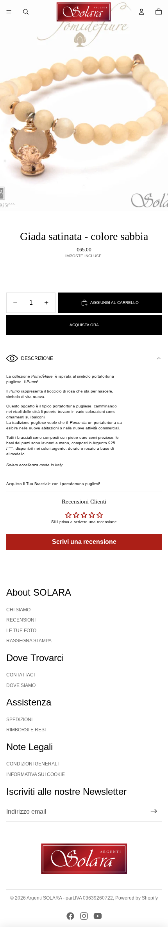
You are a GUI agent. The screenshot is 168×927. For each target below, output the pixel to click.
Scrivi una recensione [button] (84, 541)
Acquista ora (84, 325)
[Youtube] (97, 916)
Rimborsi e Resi (26, 730)
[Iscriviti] (154, 812)
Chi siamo (18, 610)
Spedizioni (19, 719)
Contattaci (20, 675)
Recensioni (21, 620)
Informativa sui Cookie (35, 774)
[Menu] (9, 12)
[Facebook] (70, 916)
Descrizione (37, 358)
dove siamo (21, 685)
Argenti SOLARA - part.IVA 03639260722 (70, 898)
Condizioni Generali (32, 764)
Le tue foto (21, 630)
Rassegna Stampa (29, 640)
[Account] (141, 11)
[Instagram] (84, 916)
